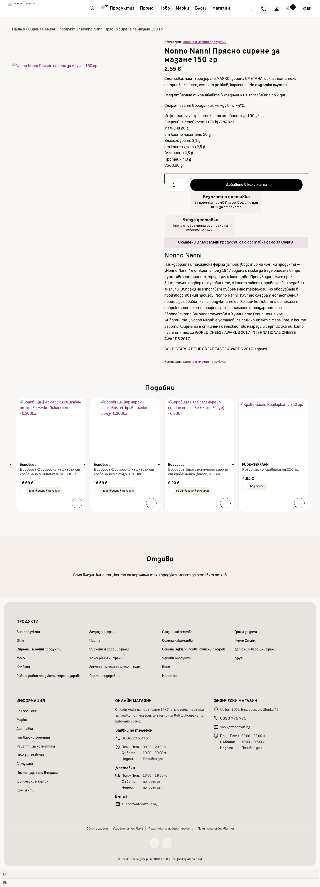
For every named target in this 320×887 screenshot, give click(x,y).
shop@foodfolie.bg (235, 727)
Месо (21, 658)
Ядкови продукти (176, 658)
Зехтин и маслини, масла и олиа (115, 667)
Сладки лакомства (177, 632)
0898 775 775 (135, 738)
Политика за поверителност (170, 829)
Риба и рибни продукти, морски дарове (49, 676)
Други (239, 658)
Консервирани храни (106, 658)
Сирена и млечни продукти (53, 29)
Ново (164, 9)
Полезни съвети (30, 755)
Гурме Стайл (245, 640)
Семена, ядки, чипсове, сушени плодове (194, 649)
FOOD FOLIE (160, 859)
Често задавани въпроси (37, 773)
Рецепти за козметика (36, 746)
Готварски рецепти (33, 737)
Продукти (121, 9)
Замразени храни (102, 632)
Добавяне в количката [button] (77, 503)
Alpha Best (194, 859)
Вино (166, 667)
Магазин (221, 9)
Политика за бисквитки (216, 829)
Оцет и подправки (104, 676)
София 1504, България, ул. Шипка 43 (249, 709)
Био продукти (28, 632)
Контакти (25, 790)
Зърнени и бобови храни (109, 649)
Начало (18, 29)
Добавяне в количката (246, 184)
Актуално (25, 764)
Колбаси (23, 667)
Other (21, 640)
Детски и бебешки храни (255, 649)
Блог (200, 9)
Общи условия (97, 829)
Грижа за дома (246, 632)
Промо (146, 9)
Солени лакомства (177, 640)
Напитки (169, 676)
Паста (94, 640)
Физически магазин (32, 781)
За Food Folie (27, 711)
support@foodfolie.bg (139, 804)
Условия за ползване (128, 829)
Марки (182, 9)
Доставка (25, 729)
